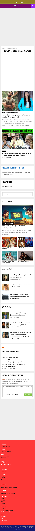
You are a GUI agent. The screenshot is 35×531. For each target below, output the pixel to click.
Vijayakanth (5, 357)
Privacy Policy (21, 527)
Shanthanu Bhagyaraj (8, 362)
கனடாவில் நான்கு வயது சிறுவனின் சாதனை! (20, 284)
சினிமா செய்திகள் (15, 112)
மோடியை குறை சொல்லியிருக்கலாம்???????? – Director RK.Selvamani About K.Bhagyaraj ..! (16, 155)
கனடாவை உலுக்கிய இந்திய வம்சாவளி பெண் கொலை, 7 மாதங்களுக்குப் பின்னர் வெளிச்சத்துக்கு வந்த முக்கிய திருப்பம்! (20, 334)
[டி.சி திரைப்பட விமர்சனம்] (25, 256)
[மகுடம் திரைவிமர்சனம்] (25, 242)
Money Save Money (6, 451)
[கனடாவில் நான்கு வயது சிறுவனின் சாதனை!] (5, 290)
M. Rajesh (4, 366)
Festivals (3, 500)
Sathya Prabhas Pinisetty (8, 364)
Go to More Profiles (7, 186)
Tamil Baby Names (5, 508)
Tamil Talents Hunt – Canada (8, 493)
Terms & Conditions (29, 527)
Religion (3, 503)
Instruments (4, 477)
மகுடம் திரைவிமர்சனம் (23, 247)
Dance (2, 498)
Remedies (3, 457)
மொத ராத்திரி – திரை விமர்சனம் (7, 247)
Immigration (4, 475)
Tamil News (8, 112)
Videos (4, 151)
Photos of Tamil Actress (7, 510)
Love (2, 479)
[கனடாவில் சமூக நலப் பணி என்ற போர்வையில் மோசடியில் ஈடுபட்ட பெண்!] (5, 280)
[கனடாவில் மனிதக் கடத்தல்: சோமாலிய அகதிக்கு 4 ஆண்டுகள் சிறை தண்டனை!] (5, 299)
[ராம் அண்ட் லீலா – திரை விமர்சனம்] (17, 215)
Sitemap (18, 529)
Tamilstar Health (5, 456)
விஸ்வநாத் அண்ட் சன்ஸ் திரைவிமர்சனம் (8, 262)
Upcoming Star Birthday (10, 351)
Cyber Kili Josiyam (5, 446)
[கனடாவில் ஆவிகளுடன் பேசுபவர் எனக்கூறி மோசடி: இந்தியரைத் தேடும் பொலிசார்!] (5, 328)
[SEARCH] (31, 194)
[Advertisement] (17, 27)
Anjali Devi (5, 359)
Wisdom (3, 481)
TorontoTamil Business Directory (9, 487)
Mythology (3, 501)
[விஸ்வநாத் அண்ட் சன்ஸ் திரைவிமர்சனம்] (9, 256)
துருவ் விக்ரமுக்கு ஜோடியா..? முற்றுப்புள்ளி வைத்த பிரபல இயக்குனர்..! (16, 116)
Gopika (4, 368)
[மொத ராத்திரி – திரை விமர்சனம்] (9, 242)
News (4, 112)
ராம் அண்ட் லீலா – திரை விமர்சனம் (14, 225)
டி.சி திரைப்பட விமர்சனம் (23, 261)
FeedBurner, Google (17, 394)
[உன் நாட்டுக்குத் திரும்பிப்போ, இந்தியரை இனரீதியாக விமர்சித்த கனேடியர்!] (5, 318)
